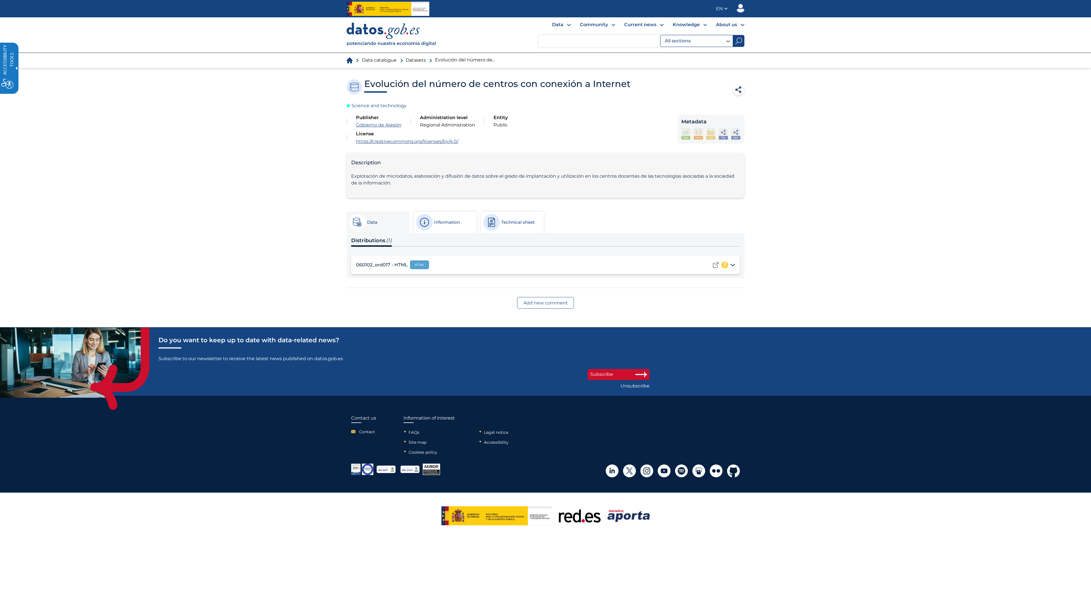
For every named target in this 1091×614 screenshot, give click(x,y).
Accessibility (496, 442)
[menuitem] (557, 26)
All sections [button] (678, 40)
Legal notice (496, 432)
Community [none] (594, 24)
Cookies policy (423, 452)
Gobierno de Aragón (378, 125)
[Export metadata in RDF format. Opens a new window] (735, 134)
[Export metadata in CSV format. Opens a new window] (710, 134)
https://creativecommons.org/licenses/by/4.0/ (407, 141)
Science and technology (379, 105)
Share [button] (738, 89)
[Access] (715, 265)
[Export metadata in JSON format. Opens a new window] (698, 134)
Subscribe (601, 374)
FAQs (414, 432)
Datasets (416, 60)
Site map (417, 442)
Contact (367, 431)
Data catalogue (379, 60)
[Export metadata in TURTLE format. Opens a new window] (723, 134)
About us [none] (726, 24)
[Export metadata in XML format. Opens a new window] (685, 134)
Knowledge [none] (686, 24)
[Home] (391, 35)
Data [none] (557, 24)
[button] (722, 8)
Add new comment (545, 303)
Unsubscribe (635, 386)
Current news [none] (640, 24)
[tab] (378, 222)
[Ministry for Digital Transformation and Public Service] (388, 9)
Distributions (371, 240)
